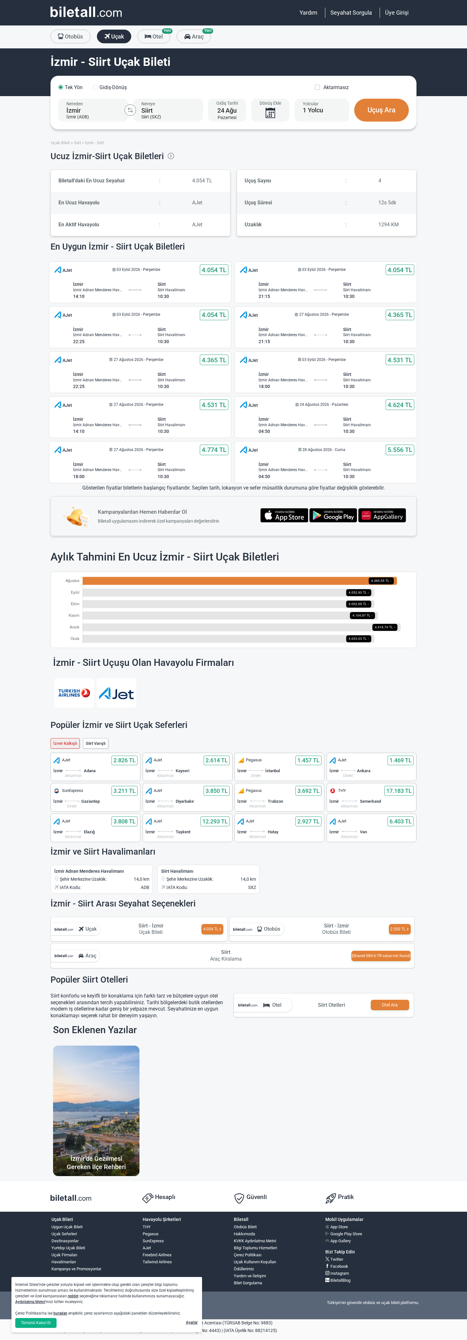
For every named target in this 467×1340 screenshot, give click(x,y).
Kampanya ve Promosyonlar (76, 1268)
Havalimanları (63, 1261)
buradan (60, 1313)
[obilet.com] (86, 18)
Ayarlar (192, 1322)
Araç (201, 35)
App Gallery (340, 1240)
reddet (73, 1296)
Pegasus (151, 1233)
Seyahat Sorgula (351, 12)
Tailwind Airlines (157, 1261)
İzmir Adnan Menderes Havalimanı (89, 871)
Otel (160, 35)
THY (147, 1226)
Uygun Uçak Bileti (67, 1226)
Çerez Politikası (247, 1254)
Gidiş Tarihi (227, 103)
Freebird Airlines (157, 1254)
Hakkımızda (244, 1233)
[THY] (74, 692)
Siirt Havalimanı (177, 871)
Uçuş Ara (382, 110)
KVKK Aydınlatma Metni (255, 1240)
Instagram (339, 1273)
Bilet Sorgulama (248, 1282)
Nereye (148, 103)
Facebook (338, 1266)
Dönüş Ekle (270, 103)
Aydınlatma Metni (30, 1302)
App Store (338, 1226)
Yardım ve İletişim (250, 1275)
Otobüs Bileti (245, 1226)
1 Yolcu (313, 110)
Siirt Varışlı (95, 743)
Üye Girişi (397, 12)
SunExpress (153, 1240)
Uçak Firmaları (64, 1254)
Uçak (117, 36)
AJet (147, 1247)
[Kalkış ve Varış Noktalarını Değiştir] (130, 110)
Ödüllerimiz (244, 1268)
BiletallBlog (339, 1280)
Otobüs (73, 36)
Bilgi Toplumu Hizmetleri (255, 1247)
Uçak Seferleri (64, 1233)
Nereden (74, 103)
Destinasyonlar (64, 1240)
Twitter (336, 1259)
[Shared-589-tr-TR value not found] (381, 956)
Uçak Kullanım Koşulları (255, 1261)
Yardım (308, 12)
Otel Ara (390, 1005)
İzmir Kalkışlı (65, 743)
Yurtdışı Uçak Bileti (68, 1247)
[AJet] (116, 692)
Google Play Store (345, 1233)
